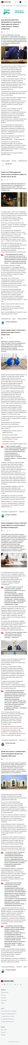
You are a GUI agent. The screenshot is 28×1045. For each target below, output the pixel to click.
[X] (12, 32)
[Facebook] (10, 32)
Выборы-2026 (9, 5)
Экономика (3, 1000)
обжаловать (4, 503)
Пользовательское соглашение (8, 1011)
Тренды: (3, 5)
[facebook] (10, 984)
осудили (12, 306)
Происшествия (4, 992)
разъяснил (17, 960)
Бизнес (14, 160)
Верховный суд (6, 318)
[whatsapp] (4, 32)
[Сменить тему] (21, 2)
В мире (2, 1003)
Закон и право (6, 160)
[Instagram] (2, 32)
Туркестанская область (8, 966)
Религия (19, 966)
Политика (3, 995)
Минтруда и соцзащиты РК (9, 511)
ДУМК (25, 966)
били (22, 312)
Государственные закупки (7, 1021)
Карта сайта (4, 1029)
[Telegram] (7, 32)
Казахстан (22, 511)
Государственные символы (7, 1016)
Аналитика (3, 997)
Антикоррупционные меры (7, 1019)
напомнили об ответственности (10, 728)
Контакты (3, 1032)
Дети (14, 318)
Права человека (22, 318)
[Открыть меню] (26, 2)
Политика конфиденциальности (9, 1013)
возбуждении (11, 849)
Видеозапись (4, 802)
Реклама (3, 1035)
